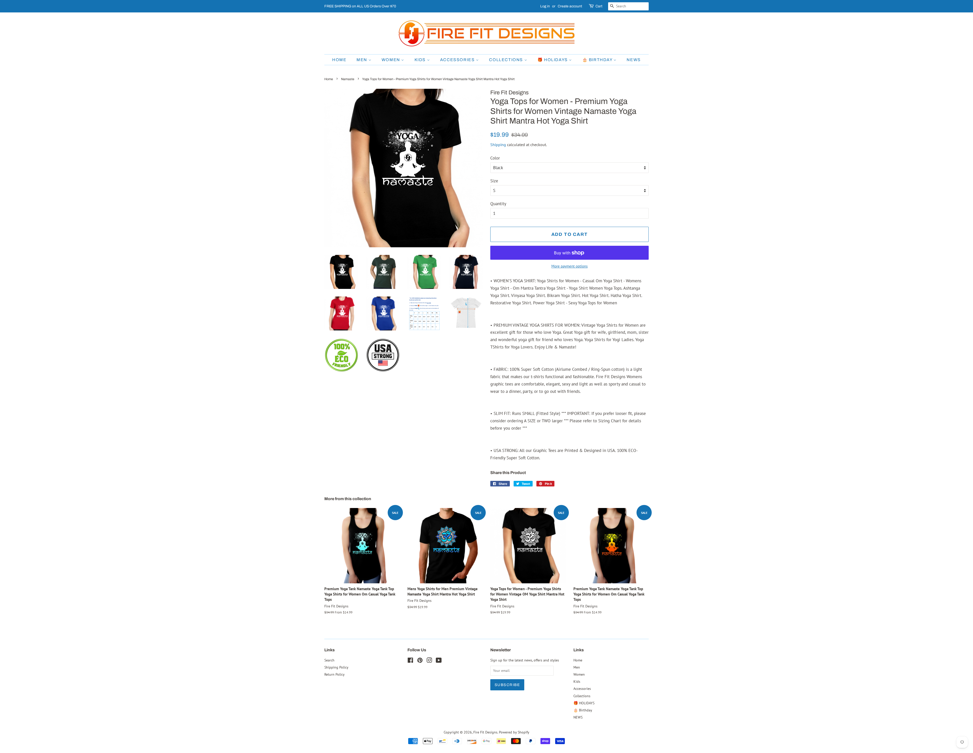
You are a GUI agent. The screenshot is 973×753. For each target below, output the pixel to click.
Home (339, 60)
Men (362, 60)
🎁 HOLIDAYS (553, 60)
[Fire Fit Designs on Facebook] (410, 661)
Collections (506, 60)
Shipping (498, 144)
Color (495, 158)
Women (391, 60)
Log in (545, 6)
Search (329, 660)
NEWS (634, 60)
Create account (570, 6)
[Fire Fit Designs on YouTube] (439, 661)
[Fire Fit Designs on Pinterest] (420, 661)
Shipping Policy (336, 667)
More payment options (569, 266)
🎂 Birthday (598, 60)
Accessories (458, 60)
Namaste (347, 79)
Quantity (498, 203)
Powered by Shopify (514, 732)
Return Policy (334, 674)
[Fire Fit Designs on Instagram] (429, 661)
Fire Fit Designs (485, 732)
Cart (598, 6)
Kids (421, 60)
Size (494, 181)
